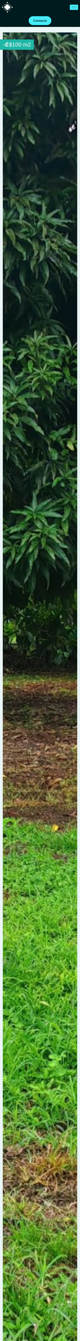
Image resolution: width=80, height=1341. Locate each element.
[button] (74, 36)
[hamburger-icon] (74, 7)
